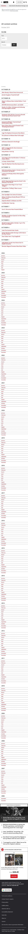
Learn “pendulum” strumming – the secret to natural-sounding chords (13, 832)
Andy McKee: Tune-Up (8, 151)
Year (2, 35)
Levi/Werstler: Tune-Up (8, 203)
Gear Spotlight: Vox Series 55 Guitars (12, 194)
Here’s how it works (14, 10)
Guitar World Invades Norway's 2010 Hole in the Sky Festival (14, 233)
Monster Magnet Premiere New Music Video (14, 246)
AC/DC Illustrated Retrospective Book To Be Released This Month (14, 181)
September (3, 291)
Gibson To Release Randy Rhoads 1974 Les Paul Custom (13, 197)
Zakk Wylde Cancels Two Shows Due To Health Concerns (12, 243)
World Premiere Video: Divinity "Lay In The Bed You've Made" (13, 223)
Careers (3, 921)
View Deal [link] (14, 876)
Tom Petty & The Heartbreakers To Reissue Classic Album (13, 158)
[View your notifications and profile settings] (13, 2)
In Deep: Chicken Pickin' (8, 161)
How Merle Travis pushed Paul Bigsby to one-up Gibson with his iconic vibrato (14, 837)
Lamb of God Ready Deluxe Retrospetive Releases (13, 174)
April (2, 261)
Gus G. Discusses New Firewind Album (12, 209)
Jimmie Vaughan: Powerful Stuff (10, 95)
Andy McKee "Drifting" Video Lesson (12, 188)
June (2, 265)
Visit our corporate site (12, 885)
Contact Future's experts (7, 899)
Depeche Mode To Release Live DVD (11, 200)
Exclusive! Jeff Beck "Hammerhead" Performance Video (11, 122)
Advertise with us (6, 908)
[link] (12, 849)
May (2, 263)
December (3, 297)
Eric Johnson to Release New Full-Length (13, 135)
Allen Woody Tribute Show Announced (12, 92)
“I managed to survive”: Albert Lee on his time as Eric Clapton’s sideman (14, 843)
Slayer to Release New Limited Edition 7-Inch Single (14, 101)
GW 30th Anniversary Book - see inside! (12, 105)
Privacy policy (5, 902)
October (3, 293)
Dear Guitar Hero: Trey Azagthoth (11, 236)
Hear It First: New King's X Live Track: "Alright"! (12, 185)
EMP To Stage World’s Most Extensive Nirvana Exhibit (12, 148)
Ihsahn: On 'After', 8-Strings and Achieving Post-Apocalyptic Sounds (13, 107)
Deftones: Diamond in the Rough (11, 141)
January (3, 255)
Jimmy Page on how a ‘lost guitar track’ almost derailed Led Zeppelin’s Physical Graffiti (14, 819)
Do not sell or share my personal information (12, 924)
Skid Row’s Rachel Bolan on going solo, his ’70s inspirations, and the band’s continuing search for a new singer (14, 826)
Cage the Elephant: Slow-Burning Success (13, 164)
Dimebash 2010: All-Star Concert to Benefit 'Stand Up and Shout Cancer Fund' (13, 115)
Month (3, 42)
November (3, 295)
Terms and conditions (7, 896)
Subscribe (19, 2)
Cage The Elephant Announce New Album (13, 133)
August (2, 269)
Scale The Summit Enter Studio (10, 230)
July (2, 267)
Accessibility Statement (7, 912)
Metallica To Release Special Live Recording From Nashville (13, 216)
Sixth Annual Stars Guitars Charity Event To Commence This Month (13, 170)
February (3, 257)
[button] (2, 2)
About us (4, 918)
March (2, 259)
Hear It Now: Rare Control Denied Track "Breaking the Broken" (12, 126)
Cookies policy (5, 905)
